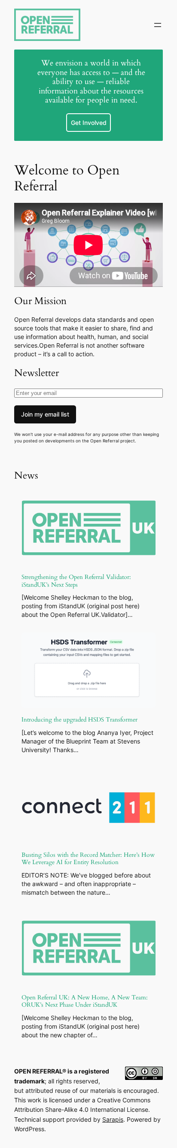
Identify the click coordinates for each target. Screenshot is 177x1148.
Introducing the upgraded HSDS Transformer (79, 719)
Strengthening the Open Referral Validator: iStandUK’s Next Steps (76, 580)
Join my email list (45, 414)
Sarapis (112, 1119)
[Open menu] (158, 25)
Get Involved (89, 122)
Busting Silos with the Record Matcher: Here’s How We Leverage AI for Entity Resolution (88, 858)
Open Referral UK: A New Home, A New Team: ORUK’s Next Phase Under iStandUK (84, 1001)
